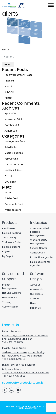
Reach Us (35, 308)
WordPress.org (12, 210)
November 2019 (13, 119)
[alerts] (23, 44)
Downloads (36, 289)
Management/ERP (14, 141)
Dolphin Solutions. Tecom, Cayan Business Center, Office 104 (25, 371)
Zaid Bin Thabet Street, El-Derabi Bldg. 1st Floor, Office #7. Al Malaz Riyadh (23, 354)
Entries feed (11, 198)
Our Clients (36, 294)
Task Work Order (14, 164)
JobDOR (9, 92)
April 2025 (10, 113)
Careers (34, 298)
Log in (7, 192)
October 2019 (12, 125)
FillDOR (8, 98)
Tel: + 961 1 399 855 (12, 342)
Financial (9, 80)
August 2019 (11, 131)
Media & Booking (13, 153)
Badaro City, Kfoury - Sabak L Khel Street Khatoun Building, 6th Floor (25, 337)
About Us (35, 284)
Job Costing (11, 158)
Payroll (8, 86)
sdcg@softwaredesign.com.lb (22, 383)
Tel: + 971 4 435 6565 (13, 376)
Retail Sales (10, 147)
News (33, 303)
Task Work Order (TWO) (18, 75)
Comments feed (13, 204)
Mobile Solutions (13, 170)
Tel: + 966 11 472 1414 (13, 359)
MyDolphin (10, 182)
